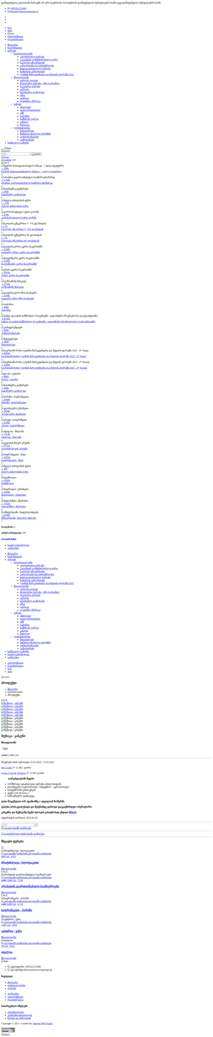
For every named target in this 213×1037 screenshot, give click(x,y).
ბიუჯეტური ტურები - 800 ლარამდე (39, 83)
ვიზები (17, 104)
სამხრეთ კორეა (29, 119)
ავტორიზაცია (15, 36)
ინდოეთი (25, 107)
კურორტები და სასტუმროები (37, 65)
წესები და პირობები (19, 1018)
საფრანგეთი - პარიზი (16, 910)
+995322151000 (18, 8)
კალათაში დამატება (19, 828)
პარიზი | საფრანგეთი (13, 402)
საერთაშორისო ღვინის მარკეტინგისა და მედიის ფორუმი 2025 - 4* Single (43, 356)
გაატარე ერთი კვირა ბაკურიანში (20, 252)
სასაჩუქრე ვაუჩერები (32, 92)
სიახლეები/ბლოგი (18, 545)
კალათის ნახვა (8, 539)
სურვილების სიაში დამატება (27, 834)
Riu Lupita (6, 767)
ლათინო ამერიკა (30, 101)
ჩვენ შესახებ (14, 48)
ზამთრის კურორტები (32, 71)
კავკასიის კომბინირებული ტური (39, 59)
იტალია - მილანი (11, 437)
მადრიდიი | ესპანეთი (13, 495)
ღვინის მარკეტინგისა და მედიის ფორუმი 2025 (47, 74)
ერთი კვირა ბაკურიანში (15, 275)
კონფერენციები (29, 136)
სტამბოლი (7, 483)
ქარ (9, 30)
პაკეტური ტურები (30, 86)
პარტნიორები (15, 1012)
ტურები (11, 50)
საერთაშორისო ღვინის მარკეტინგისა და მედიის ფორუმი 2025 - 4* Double (44, 368)
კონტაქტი (13, 548)
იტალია (6, 952)
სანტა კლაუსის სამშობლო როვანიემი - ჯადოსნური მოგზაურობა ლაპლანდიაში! (48, 321)
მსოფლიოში (21, 77)
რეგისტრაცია (15, 39)
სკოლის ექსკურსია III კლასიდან (20, 240)
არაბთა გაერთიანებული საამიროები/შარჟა (27, 183)
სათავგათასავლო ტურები (35, 68)
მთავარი (12, 45)
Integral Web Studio (43, 1023)
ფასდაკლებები (16, 985)
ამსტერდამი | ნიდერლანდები (18, 518)
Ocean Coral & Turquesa (13, 773)
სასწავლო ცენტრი (18, 142)
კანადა (24, 122)
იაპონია (24, 116)
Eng (9, 27)
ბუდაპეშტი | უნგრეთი (13, 506)
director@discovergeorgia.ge (24, 11)
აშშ (22, 113)
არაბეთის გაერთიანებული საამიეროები (30, 886)
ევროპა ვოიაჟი (29, 80)
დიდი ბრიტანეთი (30, 110)
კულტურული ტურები (32, 56)
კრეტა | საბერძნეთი (12, 425)
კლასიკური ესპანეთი (13, 414)
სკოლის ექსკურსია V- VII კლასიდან (22, 229)
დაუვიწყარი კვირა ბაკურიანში (19, 264)
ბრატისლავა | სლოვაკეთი (20, 862)
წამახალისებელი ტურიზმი (35, 134)
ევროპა (24, 89)
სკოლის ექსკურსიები (32, 62)
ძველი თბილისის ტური (14, 206)
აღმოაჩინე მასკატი (12, 287)
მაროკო (25, 125)
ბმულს (72, 812)
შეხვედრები (27, 131)
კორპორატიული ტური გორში (18, 217)
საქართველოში (23, 53)
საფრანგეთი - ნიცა (12, 460)
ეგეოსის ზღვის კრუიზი (14, 448)
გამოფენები (27, 139)
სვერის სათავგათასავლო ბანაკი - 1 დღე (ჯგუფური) (31, 171)
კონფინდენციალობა (19, 1015)
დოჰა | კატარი (9, 379)
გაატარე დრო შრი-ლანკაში (17, 298)
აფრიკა (24, 98)
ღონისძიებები (22, 128)
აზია (22, 95)
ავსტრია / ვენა (11, 931)
